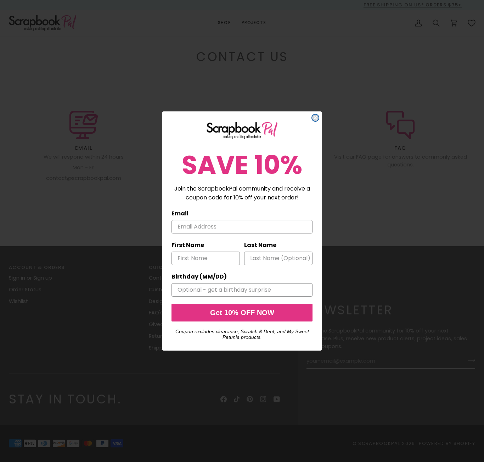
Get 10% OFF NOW (242, 313)
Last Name (260, 245)
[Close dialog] (315, 117)
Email (179, 213)
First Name (187, 245)
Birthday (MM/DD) (199, 277)
